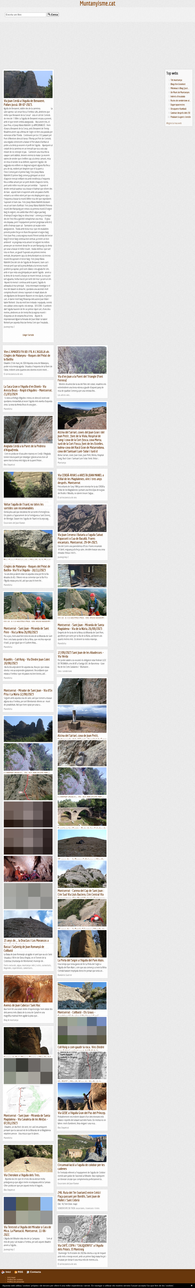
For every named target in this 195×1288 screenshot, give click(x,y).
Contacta (35, 1272)
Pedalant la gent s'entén (181, 117)
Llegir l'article (28, 335)
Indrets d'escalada (178, 96)
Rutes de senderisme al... (181, 100)
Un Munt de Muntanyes (180, 92)
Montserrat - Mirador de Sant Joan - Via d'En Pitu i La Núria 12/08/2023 (28, 692)
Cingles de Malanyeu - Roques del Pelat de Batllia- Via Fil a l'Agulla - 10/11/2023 (27, 568)
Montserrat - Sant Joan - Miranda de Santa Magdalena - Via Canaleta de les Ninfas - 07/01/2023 (27, 1119)
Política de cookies (15, 1280)
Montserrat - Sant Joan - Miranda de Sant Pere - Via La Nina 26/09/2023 (26, 630)
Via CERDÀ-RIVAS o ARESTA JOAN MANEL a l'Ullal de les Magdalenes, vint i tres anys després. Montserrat (81, 479)
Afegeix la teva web (174, 123)
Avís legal (11, 1277)
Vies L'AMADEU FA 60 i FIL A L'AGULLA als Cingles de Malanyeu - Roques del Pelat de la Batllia (27, 355)
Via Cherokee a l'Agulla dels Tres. (22, 1175)
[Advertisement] (97, 45)
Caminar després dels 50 (180, 112)
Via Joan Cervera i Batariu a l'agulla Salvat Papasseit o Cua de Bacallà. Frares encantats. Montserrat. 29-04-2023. (80, 538)
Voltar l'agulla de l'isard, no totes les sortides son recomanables (24, 506)
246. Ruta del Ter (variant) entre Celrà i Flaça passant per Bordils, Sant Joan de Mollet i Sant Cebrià (79, 1196)
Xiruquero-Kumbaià (178, 108)
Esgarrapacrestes (178, 104)
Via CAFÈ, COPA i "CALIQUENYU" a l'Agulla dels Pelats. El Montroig (80, 1247)
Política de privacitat (15, 1282)
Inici (10, 1272)
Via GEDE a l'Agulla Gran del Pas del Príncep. (82, 1113)
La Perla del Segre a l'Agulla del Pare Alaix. (81, 960)
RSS (20, 1272)
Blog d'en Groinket (178, 84)
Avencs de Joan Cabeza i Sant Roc (22, 1005)
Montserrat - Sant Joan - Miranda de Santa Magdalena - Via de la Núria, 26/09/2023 (81, 626)
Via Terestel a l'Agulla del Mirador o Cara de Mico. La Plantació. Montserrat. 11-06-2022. (27, 1230)
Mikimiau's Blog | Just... (180, 88)
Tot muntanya (176, 80)
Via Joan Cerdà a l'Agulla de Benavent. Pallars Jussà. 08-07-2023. (24, 102)
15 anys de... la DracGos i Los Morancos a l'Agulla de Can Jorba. (26, 942)
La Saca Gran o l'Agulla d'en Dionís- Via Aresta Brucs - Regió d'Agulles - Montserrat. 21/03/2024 (28, 390)
